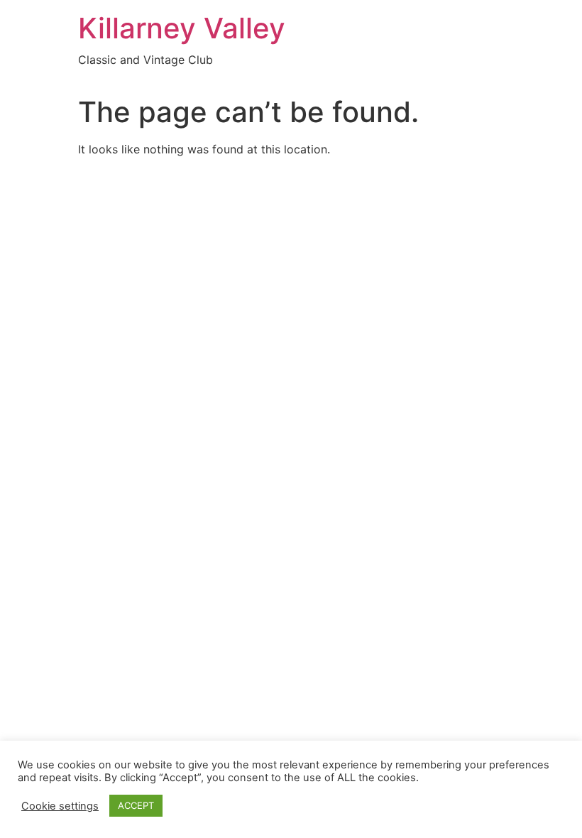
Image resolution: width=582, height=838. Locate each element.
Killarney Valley (181, 28)
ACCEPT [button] (136, 805)
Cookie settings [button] (60, 806)
